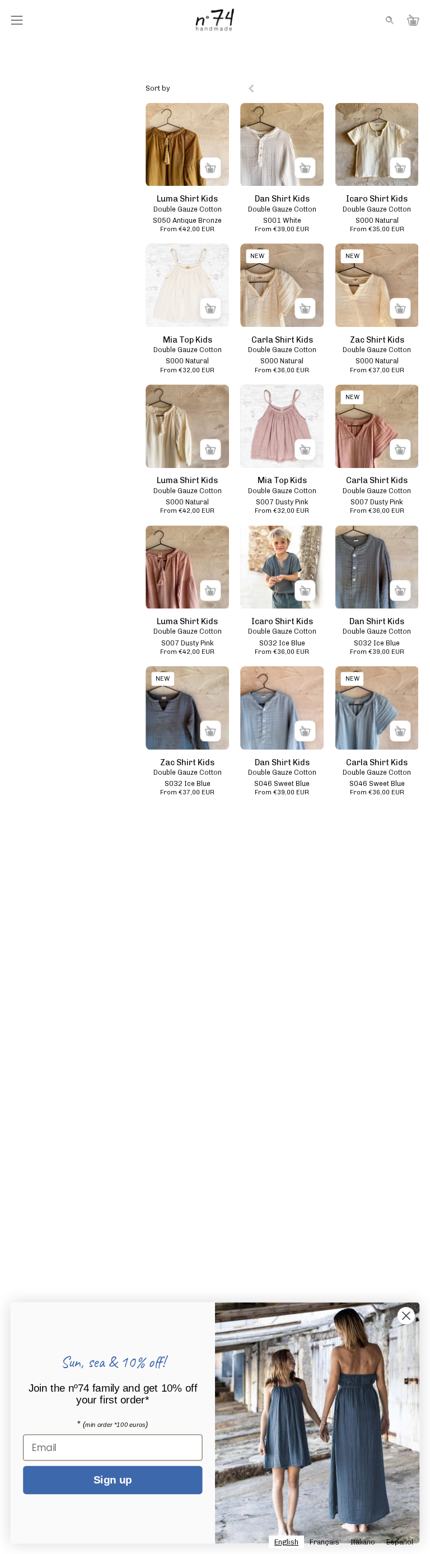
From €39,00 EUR (282, 229)
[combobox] (286, 1542)
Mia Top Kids (187, 340)
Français (324, 1542)
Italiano (362, 1542)
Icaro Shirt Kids (377, 199)
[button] (389, 20)
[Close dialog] (406, 1316)
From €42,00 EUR (187, 229)
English (286, 1542)
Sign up (113, 1480)
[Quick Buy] (210, 167)
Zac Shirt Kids (377, 340)
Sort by (158, 88)
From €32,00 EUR (187, 370)
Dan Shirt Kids (282, 199)
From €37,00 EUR (377, 370)
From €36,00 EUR (282, 370)
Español (399, 1542)
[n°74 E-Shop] (215, 19)
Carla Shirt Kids (282, 340)
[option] (324, 1542)
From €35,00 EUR (377, 229)
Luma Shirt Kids (187, 199)
